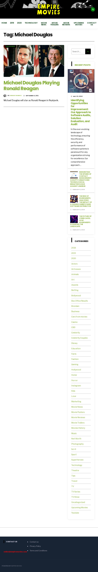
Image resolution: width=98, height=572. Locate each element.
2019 (12, 23)
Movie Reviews (66, 24)
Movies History (78, 428)
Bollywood (76, 295)
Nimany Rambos (16, 95)
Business (75, 311)
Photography (77, 444)
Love (73, 396)
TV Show (75, 497)
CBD (73, 327)
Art (72, 280)
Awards (74, 285)
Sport (74, 454)
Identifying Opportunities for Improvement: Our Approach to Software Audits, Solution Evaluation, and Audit (81, 112)
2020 (19, 23)
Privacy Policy (35, 546)
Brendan (75, 306)
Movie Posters (78, 412)
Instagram (76, 386)
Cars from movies (79, 317)
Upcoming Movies (79, 24)
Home (4, 23)
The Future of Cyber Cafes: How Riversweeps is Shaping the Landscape (81, 221)
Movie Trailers (54, 24)
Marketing (76, 401)
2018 (73, 248)
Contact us (91, 24)
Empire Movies (16, 566)
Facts (73, 354)
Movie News (44, 24)
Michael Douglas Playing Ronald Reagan (32, 85)
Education (76, 348)
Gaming (74, 364)
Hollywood (76, 370)
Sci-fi (73, 449)
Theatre (75, 470)
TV (72, 486)
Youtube (75, 513)
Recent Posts (82, 64)
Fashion (75, 359)
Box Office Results (79, 301)
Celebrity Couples (79, 338)
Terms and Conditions (38, 551)
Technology (31, 23)
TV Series (75, 492)
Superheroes (77, 460)
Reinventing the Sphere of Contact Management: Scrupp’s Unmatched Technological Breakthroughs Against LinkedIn (81, 179)
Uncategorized (78, 502)
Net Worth (76, 439)
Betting (74, 290)
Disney (74, 343)
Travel (74, 481)
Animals (75, 274)
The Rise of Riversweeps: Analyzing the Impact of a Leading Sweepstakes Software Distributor (81, 201)
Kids (73, 391)
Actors (74, 264)
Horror (74, 380)
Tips (73, 476)
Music (74, 433)
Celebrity (75, 333)
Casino (74, 322)
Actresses (76, 269)
